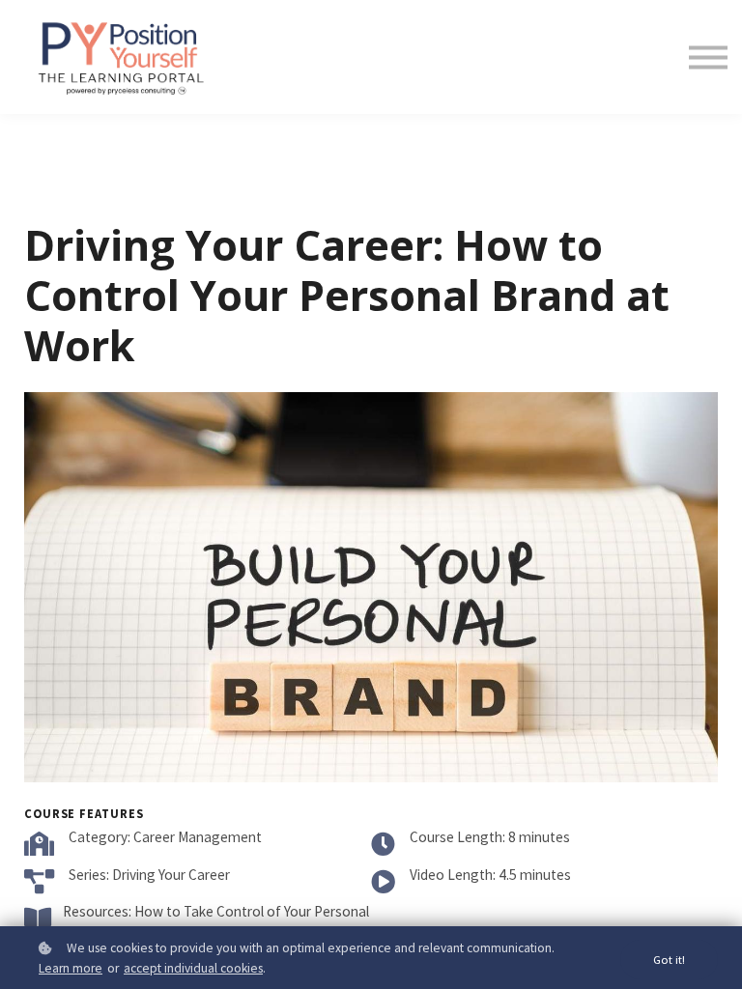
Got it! (669, 959)
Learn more (70, 968)
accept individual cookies (193, 968)
